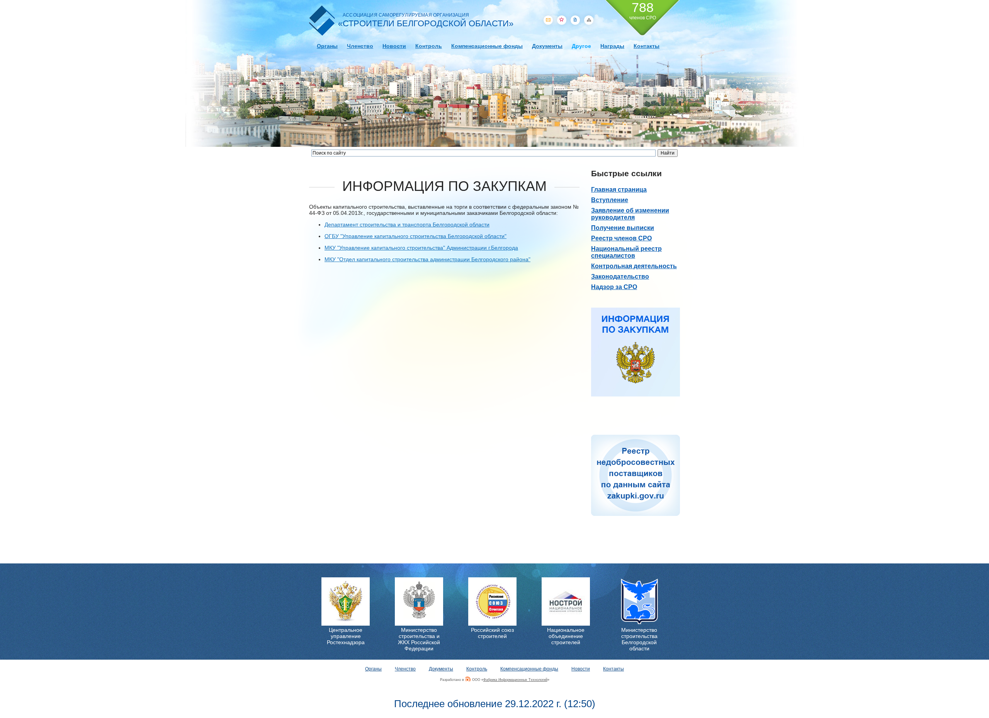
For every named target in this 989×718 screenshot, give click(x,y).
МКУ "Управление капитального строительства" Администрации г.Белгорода (421, 248)
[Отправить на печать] (575, 20)
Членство (360, 46)
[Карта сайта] (588, 20)
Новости (394, 46)
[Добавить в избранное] (561, 20)
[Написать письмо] (548, 20)
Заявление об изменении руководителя (630, 214)
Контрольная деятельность (634, 266)
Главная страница (619, 189)
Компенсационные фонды (487, 46)
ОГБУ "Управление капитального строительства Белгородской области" (415, 236)
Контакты (646, 46)
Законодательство (620, 276)
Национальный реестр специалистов (626, 252)
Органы (327, 46)
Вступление (609, 200)
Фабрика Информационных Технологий (515, 680)
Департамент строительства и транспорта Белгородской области (407, 224)
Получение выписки (622, 228)
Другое (581, 46)
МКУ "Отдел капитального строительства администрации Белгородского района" (427, 259)
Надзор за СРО (614, 287)
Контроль (428, 46)
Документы (547, 46)
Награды (612, 46)
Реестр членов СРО (621, 238)
